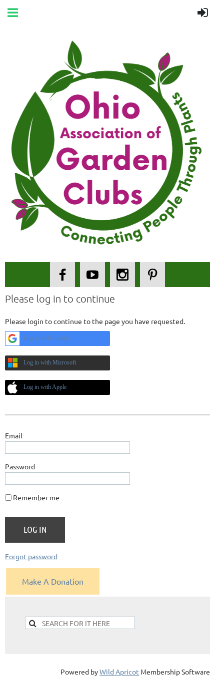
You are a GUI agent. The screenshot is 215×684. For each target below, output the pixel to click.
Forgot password (31, 556)
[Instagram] (122, 274)
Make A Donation (53, 581)
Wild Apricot (119, 671)
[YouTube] (92, 274)
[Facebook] (62, 274)
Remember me (36, 497)
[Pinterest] (152, 274)
